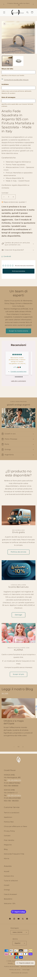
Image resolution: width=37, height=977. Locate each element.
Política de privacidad (11, 966)
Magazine (8, 845)
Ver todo (5, 693)
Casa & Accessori (10, 894)
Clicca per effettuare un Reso (15, 826)
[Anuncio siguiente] (33, 4)
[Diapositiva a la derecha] (23, 747)
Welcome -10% (9, 903)
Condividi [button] (7, 256)
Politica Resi (9, 822)
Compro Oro (9, 876)
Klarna (6, 858)
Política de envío (15, 969)
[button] (4, 12)
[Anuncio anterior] (4, 4)
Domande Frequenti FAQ (14, 854)
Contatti (7, 836)
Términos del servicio (28, 966)
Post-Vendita (9, 840)
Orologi (7, 890)
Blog (6, 849)
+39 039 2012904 (14, 795)
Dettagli (18, 615)
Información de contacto (19, 972)
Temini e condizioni (11, 813)
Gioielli (6, 885)
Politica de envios (18, 552)
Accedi (6, 871)
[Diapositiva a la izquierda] (14, 747)
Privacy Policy (9, 831)
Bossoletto (8, 899)
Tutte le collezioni (11, 881)
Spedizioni (8, 817)
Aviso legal (26, 969)
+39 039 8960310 (14, 780)
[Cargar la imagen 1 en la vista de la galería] (7, 61)
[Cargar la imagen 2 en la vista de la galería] (18, 61)
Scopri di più (18, 674)
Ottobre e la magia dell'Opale (14, 722)
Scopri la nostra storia (18, 331)
